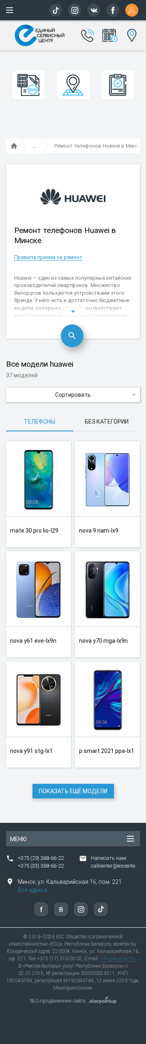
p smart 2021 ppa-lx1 (106, 751)
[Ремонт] (34, 146)
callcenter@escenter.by (117, 866)
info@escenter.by (118, 958)
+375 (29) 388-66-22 (41, 858)
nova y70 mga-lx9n (103, 640)
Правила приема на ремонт (48, 257)
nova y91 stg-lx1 (31, 751)
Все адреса (32, 890)
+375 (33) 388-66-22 (41, 866)
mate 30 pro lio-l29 (34, 530)
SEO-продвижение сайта (58, 1001)
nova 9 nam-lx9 (98, 530)
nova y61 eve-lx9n (33, 640)
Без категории (107, 421)
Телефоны (39, 421)
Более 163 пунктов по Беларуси (130, 34)
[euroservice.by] (14, 146)
